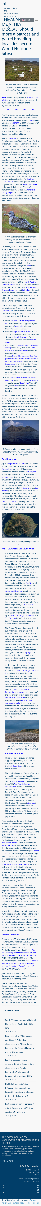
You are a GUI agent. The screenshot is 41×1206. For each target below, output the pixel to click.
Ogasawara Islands (16, 463)
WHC (32, 120)
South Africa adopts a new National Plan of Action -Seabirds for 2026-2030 (20, 1024)
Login (37, 1203)
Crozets (5, 290)
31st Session (10, 618)
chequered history (10, 501)
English (27, 20)
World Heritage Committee (22, 615)
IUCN (28, 583)
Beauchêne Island (9, 842)
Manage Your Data (16, 1203)
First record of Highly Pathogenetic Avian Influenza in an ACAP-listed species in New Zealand (20, 1108)
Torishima (24, 488)
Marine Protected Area (15, 697)
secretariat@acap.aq (31, 1179)
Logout (31, 1203)
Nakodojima (7, 477)
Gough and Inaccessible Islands (15, 864)
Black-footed (24, 383)
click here (31, 803)
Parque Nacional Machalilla (21, 332)
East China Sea (14, 766)
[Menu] (36, 19)
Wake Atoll (34, 380)
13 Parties (12, 138)
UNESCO (15, 123)
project (29, 652)
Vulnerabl (28, 604)
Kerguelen (13, 290)
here (29, 265)
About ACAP (8, 1161)
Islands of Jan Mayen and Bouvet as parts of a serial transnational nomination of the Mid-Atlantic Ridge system (21, 358)
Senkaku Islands (18, 781)
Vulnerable (19, 326)
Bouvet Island (10, 364)
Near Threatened (30, 184)
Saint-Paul (26, 290)
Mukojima (31, 471)
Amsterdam (31, 287)
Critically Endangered (21, 337)
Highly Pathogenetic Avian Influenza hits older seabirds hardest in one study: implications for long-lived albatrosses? (19, 1090)
